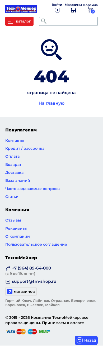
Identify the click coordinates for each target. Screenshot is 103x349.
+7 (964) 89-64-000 (28, 271)
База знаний (17, 180)
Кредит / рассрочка (24, 148)
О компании (17, 236)
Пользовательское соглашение (36, 244)
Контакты (14, 140)
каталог (23, 21)
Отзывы (13, 220)
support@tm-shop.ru (34, 281)
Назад (90, 340)
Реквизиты (16, 228)
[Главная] (23, 10)
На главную (51, 103)
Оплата (12, 156)
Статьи (11, 196)
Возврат (13, 164)
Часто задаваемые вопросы (32, 188)
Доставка (14, 172)
